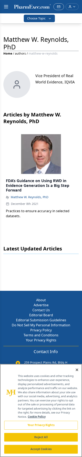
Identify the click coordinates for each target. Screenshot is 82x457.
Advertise (41, 305)
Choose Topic (36, 18)
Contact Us (41, 310)
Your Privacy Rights (41, 340)
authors (20, 53)
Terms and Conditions (41, 335)
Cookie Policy (37, 417)
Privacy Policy (41, 330)
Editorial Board (41, 315)
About (41, 300)
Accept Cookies (41, 449)
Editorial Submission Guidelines (41, 320)
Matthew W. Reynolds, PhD (29, 197)
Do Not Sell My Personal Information (41, 325)
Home (7, 53)
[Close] (77, 369)
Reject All (41, 437)
